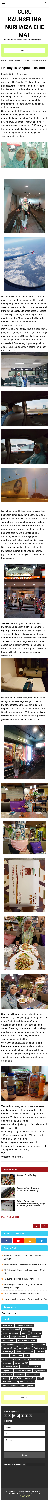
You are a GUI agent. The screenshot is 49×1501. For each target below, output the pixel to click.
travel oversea (22, 74)
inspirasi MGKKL (9, 1348)
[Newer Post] (36, 1226)
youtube (30, 1386)
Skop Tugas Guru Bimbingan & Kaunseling (21, 1293)
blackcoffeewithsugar (24, 1325)
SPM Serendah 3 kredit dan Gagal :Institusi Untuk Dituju (24, 1271)
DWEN (5, 1337)
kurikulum (40, 1352)
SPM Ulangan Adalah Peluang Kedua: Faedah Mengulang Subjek (23, 1286)
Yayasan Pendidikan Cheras (13, 1386)
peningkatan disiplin (10, 1367)
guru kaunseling (9, 1340)
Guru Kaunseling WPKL (12, 1344)
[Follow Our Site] (29, 1240)
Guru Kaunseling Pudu (26, 1340)
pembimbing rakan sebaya (34, 1359)
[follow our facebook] (6, 1240)
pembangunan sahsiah (11, 1359)
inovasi (42, 1344)
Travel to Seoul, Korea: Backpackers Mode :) (28, 1189)
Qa (28, 1374)
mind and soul (16, 1355)
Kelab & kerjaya (40, 1348)
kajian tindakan (24, 1348)
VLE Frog (30, 1382)
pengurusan (7, 1363)
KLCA (31, 1352)
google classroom (18, 1337)
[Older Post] (44, 1226)
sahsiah (36, 1374)
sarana (5, 1378)
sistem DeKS (16, 1378)
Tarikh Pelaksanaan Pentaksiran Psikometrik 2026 (25, 1264)
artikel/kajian (8, 1325)
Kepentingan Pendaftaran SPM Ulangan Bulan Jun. (25, 1299)
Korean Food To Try (26, 1175)
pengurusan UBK (21, 1363)
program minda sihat (23, 1371)
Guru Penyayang (30, 1344)
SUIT (40, 1378)
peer (26, 1355)
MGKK (5, 1355)
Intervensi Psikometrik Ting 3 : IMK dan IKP (22, 1279)
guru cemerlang (34, 1337)
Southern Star (30, 1378)
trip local (20, 1382)
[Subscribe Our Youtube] (18, 1240)
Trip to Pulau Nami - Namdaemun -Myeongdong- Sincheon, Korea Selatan (31, 1203)
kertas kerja (20, 1352)
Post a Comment (10, 1217)
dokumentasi (36, 1333)
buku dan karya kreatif (11, 1329)
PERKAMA (25, 1367)
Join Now (25, 50)
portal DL (36, 1367)
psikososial (19, 1374)
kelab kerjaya (8, 1352)
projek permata (40, 1371)
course (24, 1333)
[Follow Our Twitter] (41, 1240)
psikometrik (7, 1374)
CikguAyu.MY (24, 1496)
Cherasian (27, 1329)
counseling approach (11, 1333)
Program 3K (7, 1371)
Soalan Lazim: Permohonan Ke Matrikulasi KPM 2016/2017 (24, 1257)
